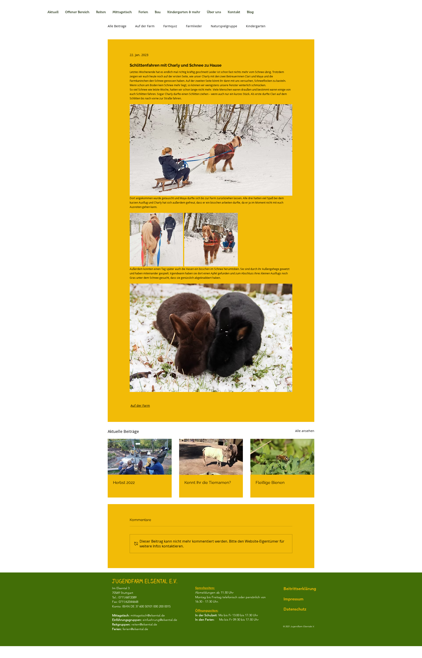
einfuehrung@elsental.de (160, 620)
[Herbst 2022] (140, 457)
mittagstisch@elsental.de (148, 615)
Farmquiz (170, 26)
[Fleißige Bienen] (282, 457)
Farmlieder (194, 26)
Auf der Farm (145, 26)
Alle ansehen (304, 431)
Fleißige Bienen (270, 482)
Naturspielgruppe (224, 26)
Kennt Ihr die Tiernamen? (207, 482)
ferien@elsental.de (135, 629)
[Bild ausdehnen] (156, 239)
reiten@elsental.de (144, 624)
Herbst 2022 (124, 482)
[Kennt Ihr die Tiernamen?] (211, 457)
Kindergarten (256, 26)
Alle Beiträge (117, 26)
